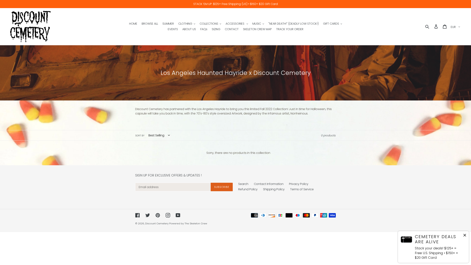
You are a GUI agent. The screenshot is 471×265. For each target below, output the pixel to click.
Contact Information (269, 184)
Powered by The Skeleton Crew (188, 223)
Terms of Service (302, 189)
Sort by (139, 135)
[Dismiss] (465, 235)
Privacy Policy (298, 184)
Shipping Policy (274, 189)
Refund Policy (248, 189)
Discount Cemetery (157, 223)
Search (243, 184)
